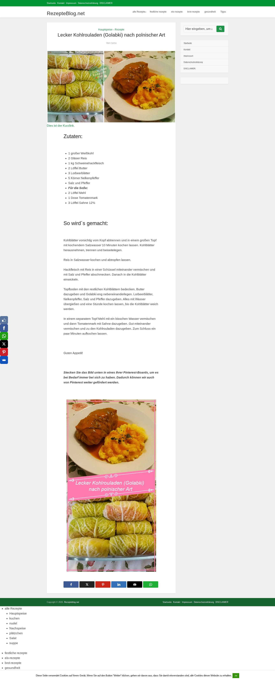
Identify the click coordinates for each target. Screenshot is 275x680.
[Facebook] (4, 328)
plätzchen (16, 633)
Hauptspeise (105, 29)
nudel (13, 623)
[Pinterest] (4, 352)
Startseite (51, 3)
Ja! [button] (235, 675)
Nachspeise (17, 628)
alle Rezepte (139, 11)
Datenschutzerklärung (88, 3)
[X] (4, 344)
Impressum (71, 3)
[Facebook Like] (4, 320)
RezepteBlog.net (66, 13)
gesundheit (210, 11)
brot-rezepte (193, 11)
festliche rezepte (158, 11)
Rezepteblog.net (71, 602)
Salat (12, 638)
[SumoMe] (4, 360)
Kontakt (60, 3)
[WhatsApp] (4, 336)
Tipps (223, 11)
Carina (113, 43)
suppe (13, 643)
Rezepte (119, 29)
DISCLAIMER (106, 3)
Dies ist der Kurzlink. (61, 125)
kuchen (14, 618)
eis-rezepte (177, 11)
